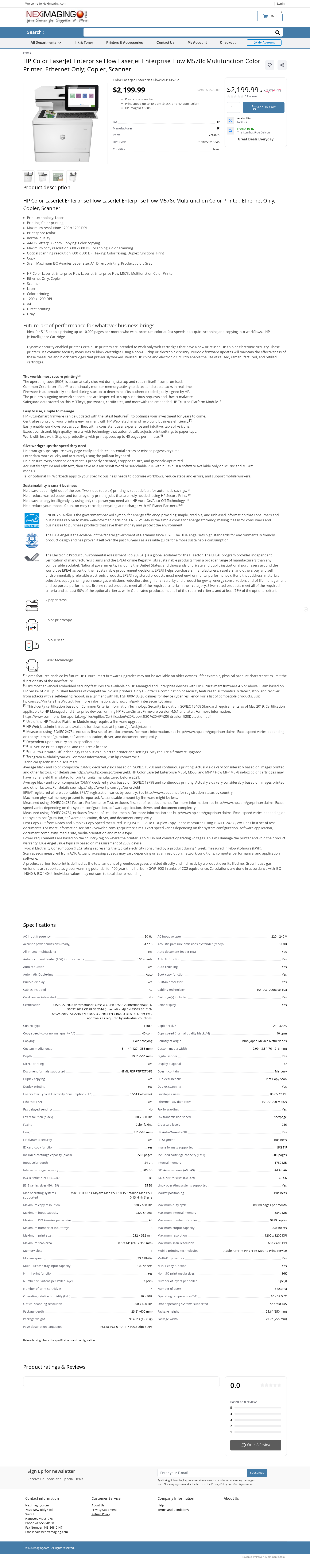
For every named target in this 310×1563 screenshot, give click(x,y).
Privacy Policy (219, 1484)
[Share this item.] (282, 65)
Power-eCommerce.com (270, 1557)
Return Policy (101, 1514)
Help (161, 1505)
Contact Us (165, 42)
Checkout (228, 42)
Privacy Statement (104, 1510)
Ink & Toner (84, 42)
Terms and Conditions (173, 1510)
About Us (98, 1505)
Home (27, 52)
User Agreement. (243, 1484)
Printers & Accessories (124, 42)
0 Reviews (251, 96)
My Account (197, 42)
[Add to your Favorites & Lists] (269, 65)
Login (281, 3)
